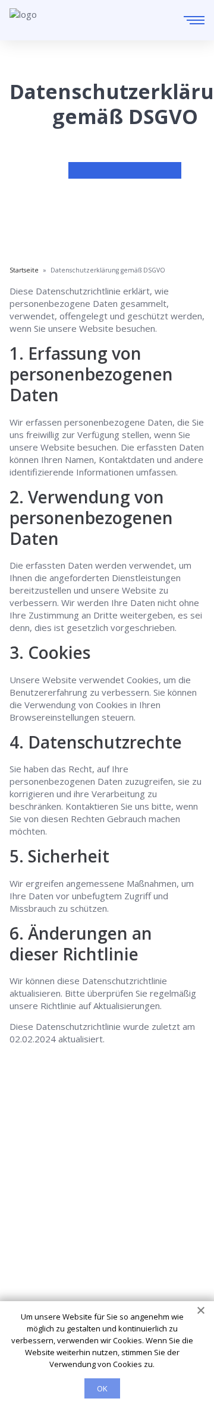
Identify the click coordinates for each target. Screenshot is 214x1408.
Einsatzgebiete (40, 1218)
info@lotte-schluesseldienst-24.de (110, 1164)
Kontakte (28, 1235)
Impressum (33, 1268)
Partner (25, 1251)
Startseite (30, 1201)
